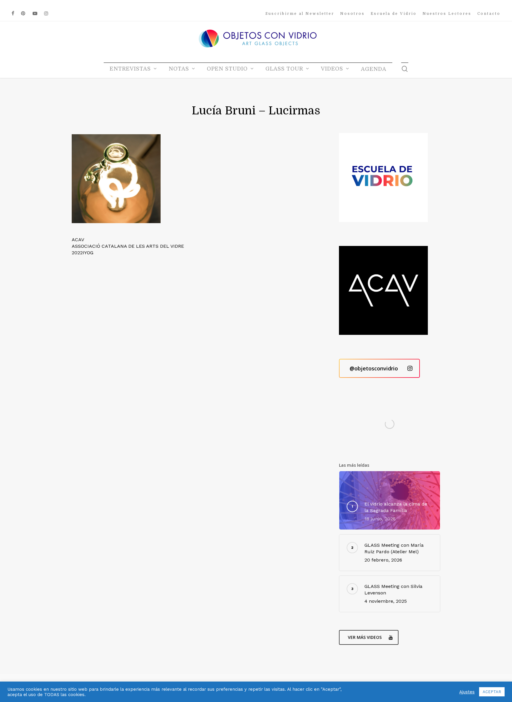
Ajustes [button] (467, 692)
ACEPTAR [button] (492, 692)
